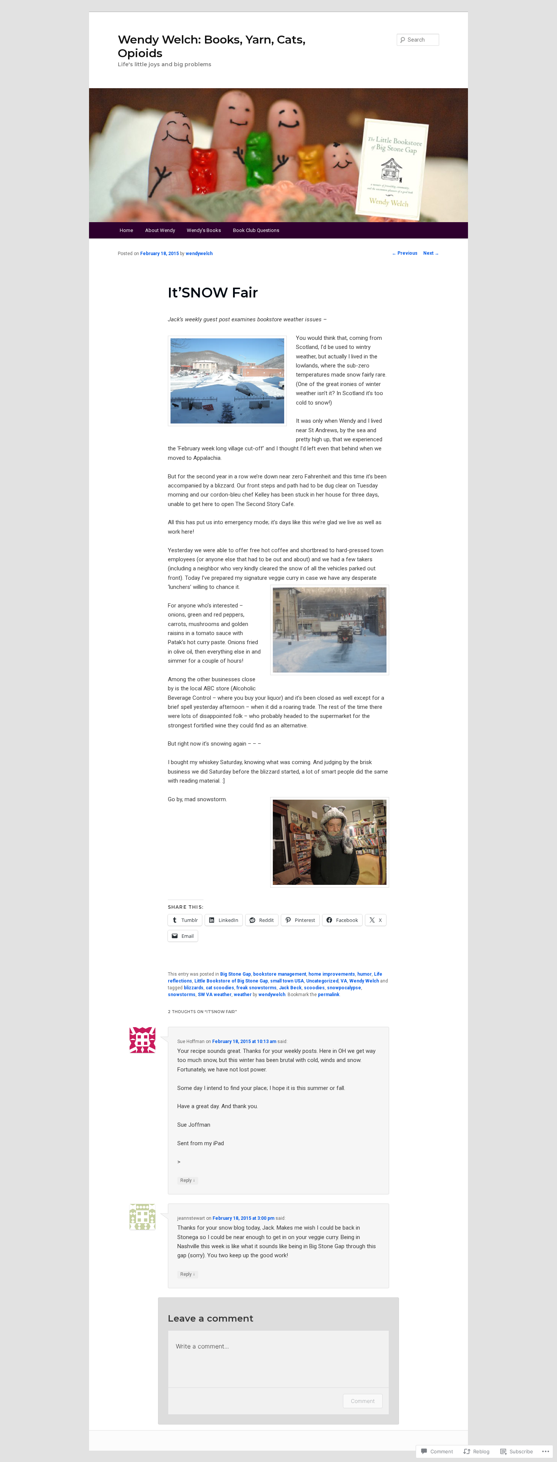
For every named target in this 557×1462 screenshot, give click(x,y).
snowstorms (182, 994)
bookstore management (279, 974)
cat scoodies (220, 987)
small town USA (287, 981)
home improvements (331, 974)
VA (344, 981)
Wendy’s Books (204, 230)
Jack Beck (290, 987)
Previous (405, 253)
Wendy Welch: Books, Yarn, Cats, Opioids (211, 46)
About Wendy (160, 230)
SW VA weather (215, 994)
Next (431, 253)
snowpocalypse (344, 987)
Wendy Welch (364, 981)
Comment (363, 1401)
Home (126, 230)
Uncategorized (322, 981)
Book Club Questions (256, 230)
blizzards (193, 987)
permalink (329, 994)
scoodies (314, 987)
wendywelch (199, 253)
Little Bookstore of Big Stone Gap (231, 981)
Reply (187, 1180)
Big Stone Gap (235, 974)
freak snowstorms (256, 987)
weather (243, 994)
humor (364, 974)
